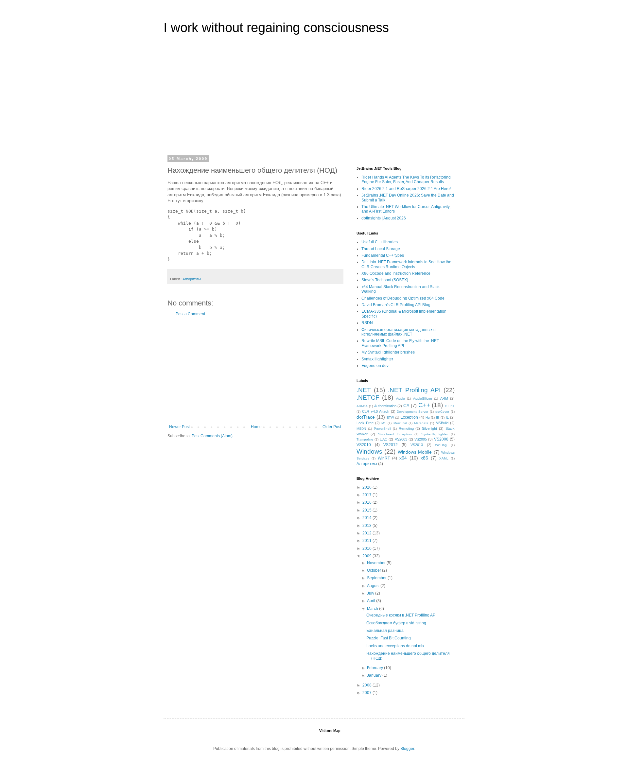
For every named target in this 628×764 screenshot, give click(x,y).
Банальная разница (385, 630)
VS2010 (364, 445)
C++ (424, 405)
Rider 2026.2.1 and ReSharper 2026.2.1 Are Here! (406, 188)
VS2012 (390, 445)
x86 (424, 457)
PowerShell (382, 428)
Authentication (385, 406)
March (373, 608)
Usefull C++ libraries (379, 242)
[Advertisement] (314, 99)
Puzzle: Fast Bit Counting (388, 638)
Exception (409, 417)
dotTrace (366, 417)
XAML (443, 458)
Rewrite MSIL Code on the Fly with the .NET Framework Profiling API (400, 343)
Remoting (406, 428)
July (371, 593)
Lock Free (365, 423)
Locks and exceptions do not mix (395, 646)
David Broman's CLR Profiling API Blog (395, 305)
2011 (367, 540)
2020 (367, 487)
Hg (428, 417)
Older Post (332, 427)
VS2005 (420, 439)
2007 (367, 692)
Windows (369, 451)
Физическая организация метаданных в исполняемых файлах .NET (398, 332)
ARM (444, 398)
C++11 (450, 406)
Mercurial (400, 423)
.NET (364, 390)
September (377, 578)
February (375, 668)
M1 (383, 423)
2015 (367, 510)
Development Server (412, 411)
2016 (367, 502)
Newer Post (179, 427)
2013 (367, 525)
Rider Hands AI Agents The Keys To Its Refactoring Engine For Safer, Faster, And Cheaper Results (406, 179)
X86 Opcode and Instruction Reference (395, 273)
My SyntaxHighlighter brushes (388, 352)
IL (447, 417)
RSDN (367, 323)
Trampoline (365, 439)
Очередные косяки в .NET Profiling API (401, 615)
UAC (383, 439)
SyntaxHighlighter (377, 359)
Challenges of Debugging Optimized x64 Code (403, 298)
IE (437, 417)
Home (256, 427)
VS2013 (416, 445)
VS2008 (441, 439)
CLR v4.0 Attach (375, 411)
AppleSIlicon (422, 398)
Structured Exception (395, 434)
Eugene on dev (375, 365)
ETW (390, 417)
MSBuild (442, 423)
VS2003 (401, 439)
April (371, 601)
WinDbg (441, 445)
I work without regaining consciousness (276, 27)
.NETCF (368, 397)
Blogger (407, 748)
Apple (400, 398)
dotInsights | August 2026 (383, 218)
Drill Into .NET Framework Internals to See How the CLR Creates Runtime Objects (406, 264)
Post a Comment (190, 314)
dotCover (442, 411)
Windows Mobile (415, 452)
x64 (403, 457)
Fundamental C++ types (382, 255)
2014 (367, 517)
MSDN (361, 428)
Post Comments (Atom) (212, 436)
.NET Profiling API (414, 390)
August (373, 585)
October (374, 570)
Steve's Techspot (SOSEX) (384, 280)
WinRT (384, 458)
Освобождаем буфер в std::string (396, 623)
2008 (367, 685)
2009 (367, 556)
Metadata (421, 423)
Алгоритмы (192, 279)
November (377, 563)
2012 (367, 533)
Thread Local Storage (380, 249)
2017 (367, 495)
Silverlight (429, 428)
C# (406, 405)
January (374, 675)
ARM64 (362, 406)
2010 (367, 548)
